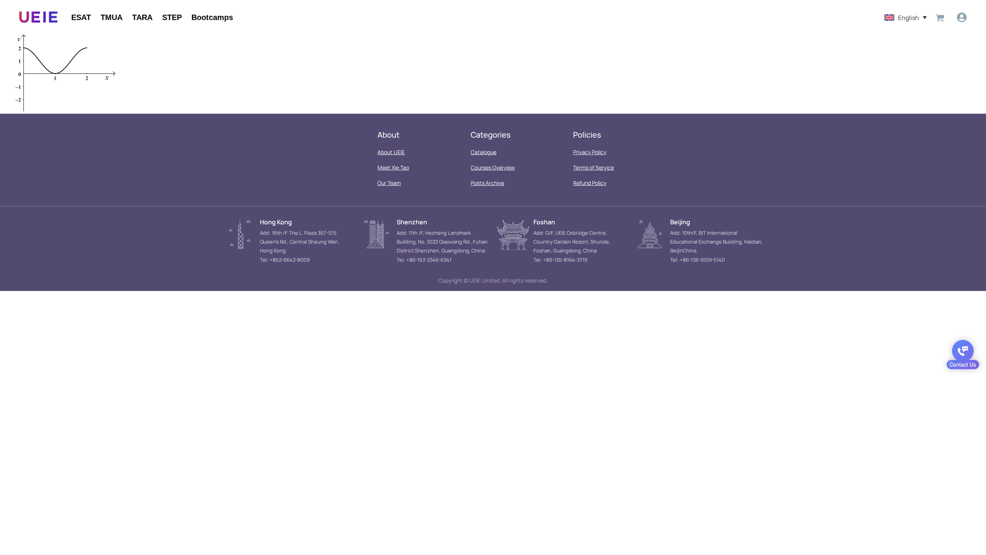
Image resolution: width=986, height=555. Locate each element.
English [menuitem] (908, 17)
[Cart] (939, 17)
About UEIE (391, 152)
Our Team (389, 183)
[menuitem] (905, 17)
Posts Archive (487, 183)
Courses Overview (493, 167)
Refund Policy (589, 183)
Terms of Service (593, 167)
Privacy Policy (589, 152)
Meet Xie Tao (393, 167)
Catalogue (483, 152)
